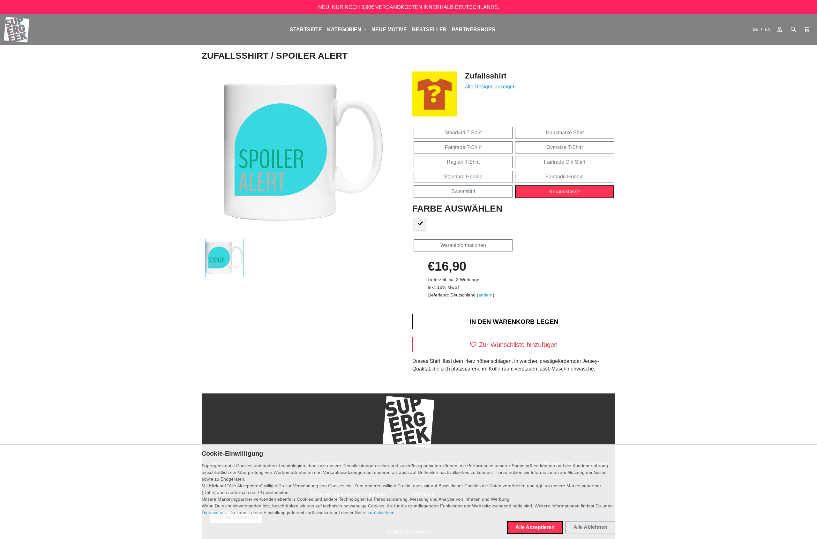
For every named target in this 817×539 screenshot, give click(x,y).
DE (755, 29)
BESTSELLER (429, 29)
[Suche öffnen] (793, 29)
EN (767, 29)
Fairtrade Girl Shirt (564, 162)
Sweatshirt (463, 191)
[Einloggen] (780, 29)
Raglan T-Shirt (463, 162)
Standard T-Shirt (463, 132)
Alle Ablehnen (590, 527)
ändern (485, 294)
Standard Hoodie (463, 176)
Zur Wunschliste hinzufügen (518, 344)
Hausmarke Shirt (565, 132)
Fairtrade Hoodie (564, 176)
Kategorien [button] (345, 29)
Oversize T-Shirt (564, 147)
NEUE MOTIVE (389, 29)
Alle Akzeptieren (535, 527)
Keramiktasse (564, 191)
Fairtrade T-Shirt (463, 147)
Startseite (306, 29)
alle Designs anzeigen (490, 86)
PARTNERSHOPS (473, 29)
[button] (806, 29)
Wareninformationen (463, 245)
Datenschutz (214, 512)
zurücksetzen (381, 512)
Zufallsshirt (236, 56)
